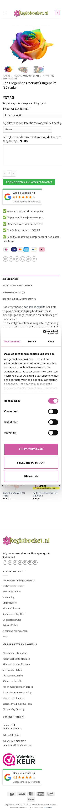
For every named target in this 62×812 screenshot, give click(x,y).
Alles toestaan (31, 449)
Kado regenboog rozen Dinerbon (45, 494)
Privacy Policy (10, 625)
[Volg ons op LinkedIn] (30, 562)
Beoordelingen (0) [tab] (14, 292)
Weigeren (31, 475)
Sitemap (48, 807)
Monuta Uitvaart (11, 608)
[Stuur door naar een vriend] (22, 259)
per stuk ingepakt (34, 306)
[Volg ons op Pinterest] (25, 562)
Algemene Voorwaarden (15, 630)
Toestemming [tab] (12, 341)
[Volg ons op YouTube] (35, 562)
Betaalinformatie (11, 591)
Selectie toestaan (31, 462)
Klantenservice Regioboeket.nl (19, 580)
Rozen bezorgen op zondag (17, 692)
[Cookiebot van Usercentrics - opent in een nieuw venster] (43, 332)
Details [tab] (32, 341)
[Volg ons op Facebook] (5, 562)
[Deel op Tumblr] (34, 259)
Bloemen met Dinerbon (15, 653)
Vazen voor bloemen (13, 698)
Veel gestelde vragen (13, 586)
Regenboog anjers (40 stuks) (14, 494)
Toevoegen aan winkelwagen (29, 182)
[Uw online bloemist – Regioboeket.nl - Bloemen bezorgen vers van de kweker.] (31, 12)
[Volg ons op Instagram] (10, 562)
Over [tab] (51, 341)
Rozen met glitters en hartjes (18, 686)
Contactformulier (12, 619)
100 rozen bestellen (13, 675)
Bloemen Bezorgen (26, 76)
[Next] (54, 44)
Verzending (9, 597)
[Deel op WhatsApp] (5, 259)
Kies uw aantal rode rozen (16, 664)
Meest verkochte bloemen (16, 658)
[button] (4, 13)
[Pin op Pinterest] (28, 259)
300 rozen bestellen (13, 681)
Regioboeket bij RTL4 (14, 614)
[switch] (53, 411)
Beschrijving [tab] (11, 279)
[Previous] (8, 44)
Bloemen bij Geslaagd (14, 709)
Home (6, 76)
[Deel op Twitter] (16, 259)
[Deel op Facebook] (11, 259)
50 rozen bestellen (12, 670)
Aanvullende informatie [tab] (17, 285)
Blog (5, 636)
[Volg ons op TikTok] (15, 562)
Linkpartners (10, 602)
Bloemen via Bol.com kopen (17, 703)
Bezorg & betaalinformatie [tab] (19, 299)
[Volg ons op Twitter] (20, 562)
